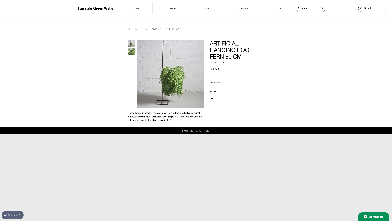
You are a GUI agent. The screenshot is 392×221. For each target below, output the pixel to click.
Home (131, 29)
